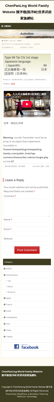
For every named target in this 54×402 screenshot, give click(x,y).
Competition (11, 317)
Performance (12, 275)
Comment (10, 196)
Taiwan (9, 336)
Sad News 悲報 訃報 (42, 166)
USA (8, 323)
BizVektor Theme (38, 394)
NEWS (13, 84)
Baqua (10, 286)
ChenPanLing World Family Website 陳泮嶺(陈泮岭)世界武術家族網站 (27, 12)
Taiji (9, 281)
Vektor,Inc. (21, 396)
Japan (8, 298)
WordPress (22, 394)
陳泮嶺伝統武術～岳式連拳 (14, 166)
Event (8, 311)
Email (8, 229)
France (9, 304)
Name (8, 219)
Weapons (11, 292)
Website (8, 238)
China (8, 330)
